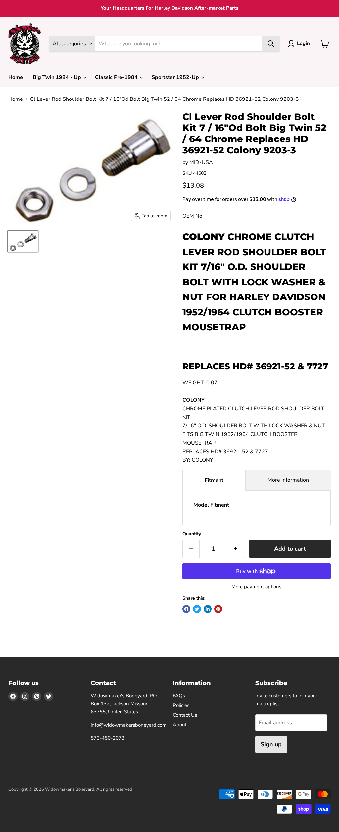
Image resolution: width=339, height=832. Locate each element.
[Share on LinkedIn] (208, 609)
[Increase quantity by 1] (235, 549)
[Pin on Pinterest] (218, 609)
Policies (181, 705)
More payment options (256, 587)
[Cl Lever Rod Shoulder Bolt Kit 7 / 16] (23, 241)
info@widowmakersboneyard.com (129, 725)
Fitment (214, 480)
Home (15, 77)
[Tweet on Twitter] (197, 609)
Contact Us (185, 715)
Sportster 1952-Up (176, 77)
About (179, 724)
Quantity (191, 533)
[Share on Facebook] (186, 609)
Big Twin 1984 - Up (57, 77)
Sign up (271, 744)
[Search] (271, 43)
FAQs (179, 696)
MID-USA (201, 162)
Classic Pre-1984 (117, 77)
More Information (288, 480)
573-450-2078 (107, 738)
